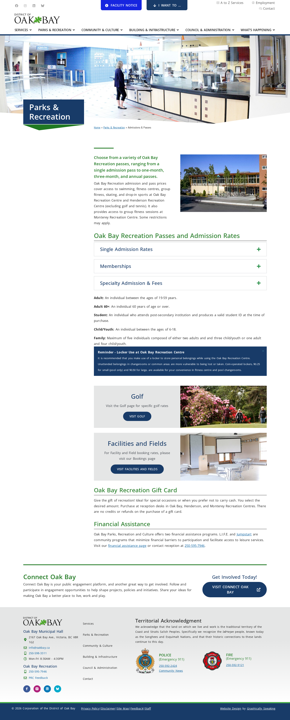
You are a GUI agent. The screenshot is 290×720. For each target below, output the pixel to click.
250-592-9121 (235, 665)
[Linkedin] (34, 6)
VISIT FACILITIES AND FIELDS (137, 469)
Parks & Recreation (114, 127)
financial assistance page (127, 545)
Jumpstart (244, 534)
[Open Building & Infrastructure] (177, 30)
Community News (171, 671)
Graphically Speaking (261, 708)
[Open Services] (30, 30)
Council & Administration (100, 668)
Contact (88, 679)
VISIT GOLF (137, 416)
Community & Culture (98, 646)
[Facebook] (16, 6)
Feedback (137, 708)
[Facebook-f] (26, 688)
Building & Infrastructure (100, 657)
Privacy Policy (90, 708)
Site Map (123, 708)
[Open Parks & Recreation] (73, 30)
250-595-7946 (195, 545)
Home (97, 127)
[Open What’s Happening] (274, 30)
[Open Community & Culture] (121, 30)
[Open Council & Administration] (233, 30)
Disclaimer (108, 708)
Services (88, 623)
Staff (148, 708)
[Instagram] (25, 6)
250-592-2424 (168, 666)
